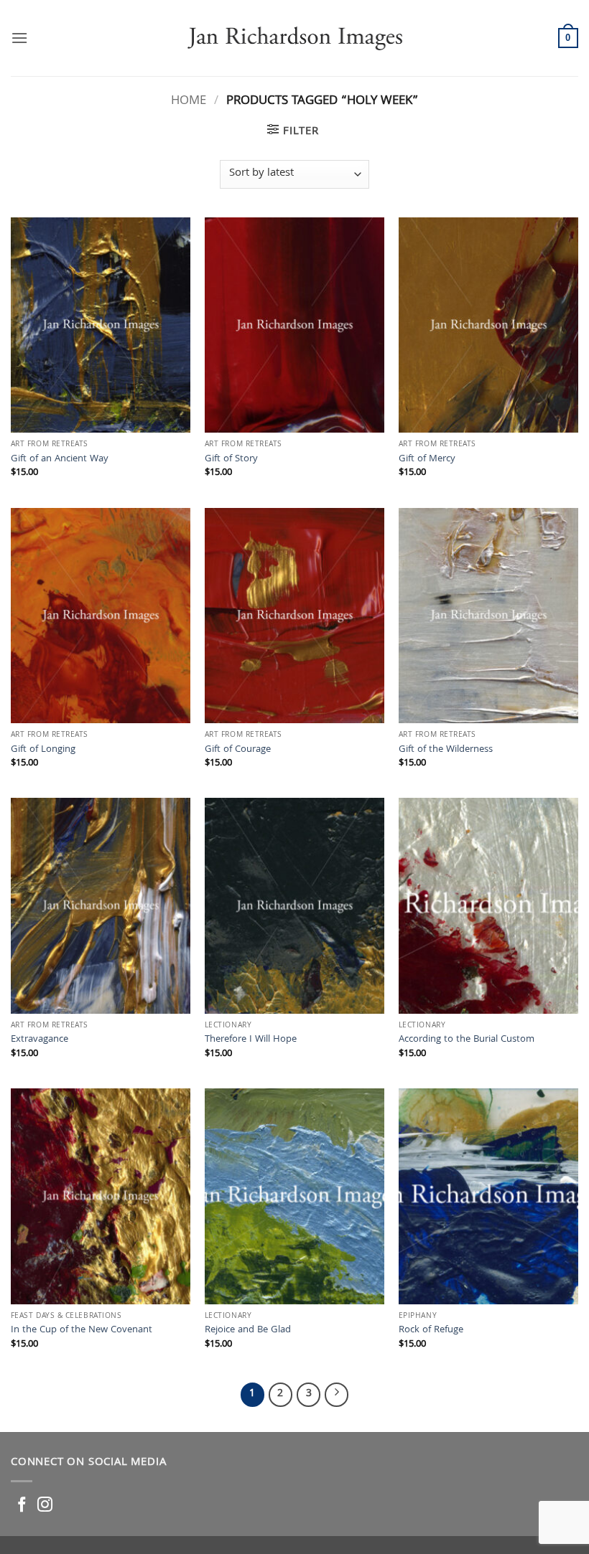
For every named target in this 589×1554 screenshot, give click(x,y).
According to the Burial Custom (466, 1040)
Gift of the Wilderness (446, 751)
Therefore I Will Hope (251, 1040)
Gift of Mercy (427, 460)
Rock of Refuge (431, 1331)
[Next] (337, 1395)
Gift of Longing (43, 751)
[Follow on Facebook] (21, 1505)
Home (188, 101)
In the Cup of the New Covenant (81, 1331)
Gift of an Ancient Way (59, 460)
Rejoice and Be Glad (248, 1331)
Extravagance (39, 1040)
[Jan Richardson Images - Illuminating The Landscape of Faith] (295, 37)
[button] (19, 37)
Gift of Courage (238, 751)
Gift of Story (231, 460)
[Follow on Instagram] (44, 1505)
